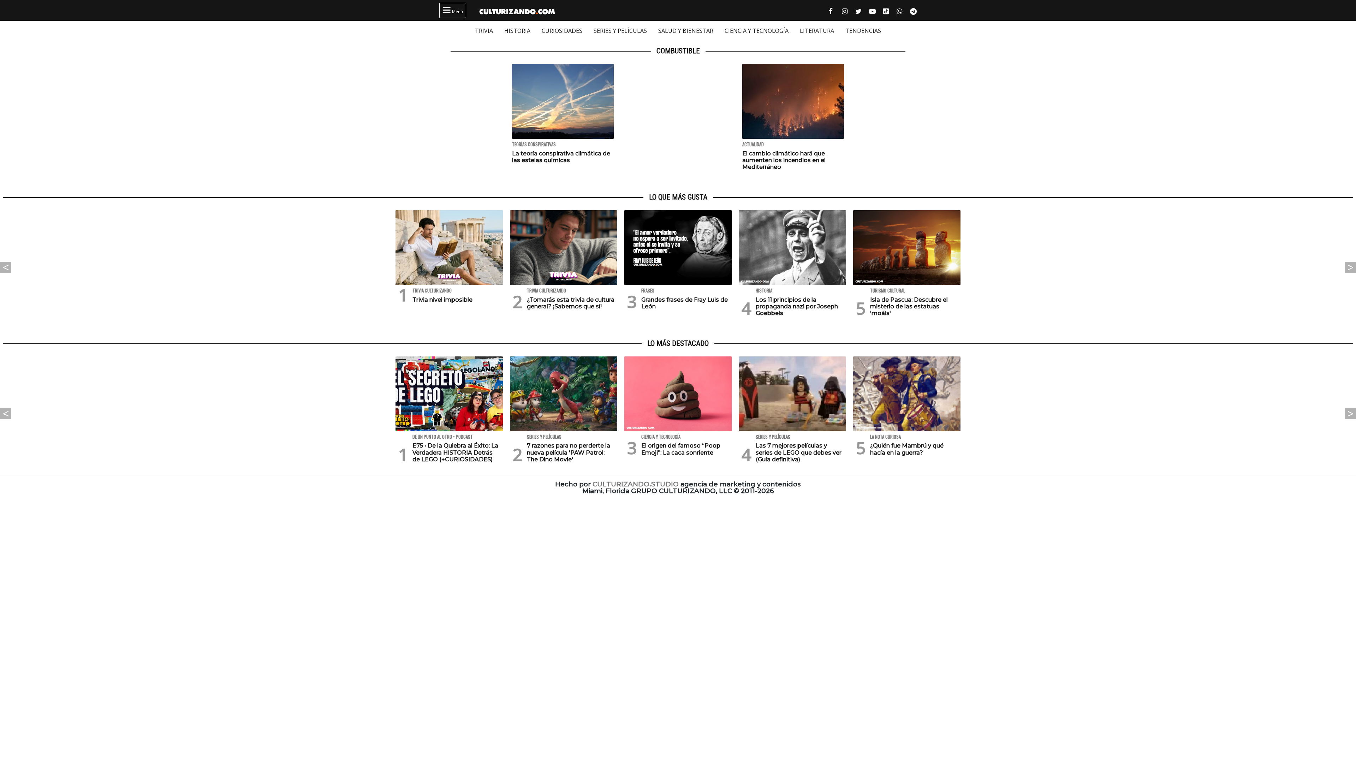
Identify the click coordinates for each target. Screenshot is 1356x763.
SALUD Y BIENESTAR (685, 31)
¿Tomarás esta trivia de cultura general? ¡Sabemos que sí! (570, 303)
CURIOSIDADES (562, 31)
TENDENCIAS (863, 31)
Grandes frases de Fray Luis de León (684, 303)
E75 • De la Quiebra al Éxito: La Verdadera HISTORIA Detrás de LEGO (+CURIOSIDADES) (455, 452)
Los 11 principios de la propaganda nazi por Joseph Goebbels (797, 306)
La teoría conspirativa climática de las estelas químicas (561, 157)
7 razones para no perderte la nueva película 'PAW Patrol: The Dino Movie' (568, 452)
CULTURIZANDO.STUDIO (636, 484)
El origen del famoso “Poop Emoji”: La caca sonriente (680, 449)
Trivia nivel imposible (442, 299)
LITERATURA (817, 31)
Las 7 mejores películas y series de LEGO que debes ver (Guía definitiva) (798, 452)
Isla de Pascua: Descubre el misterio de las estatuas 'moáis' (909, 306)
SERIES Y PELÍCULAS (620, 31)
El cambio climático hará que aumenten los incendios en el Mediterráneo (784, 160)
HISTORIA (517, 31)
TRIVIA (484, 31)
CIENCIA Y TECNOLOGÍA (757, 31)
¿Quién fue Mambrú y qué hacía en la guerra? (907, 449)
